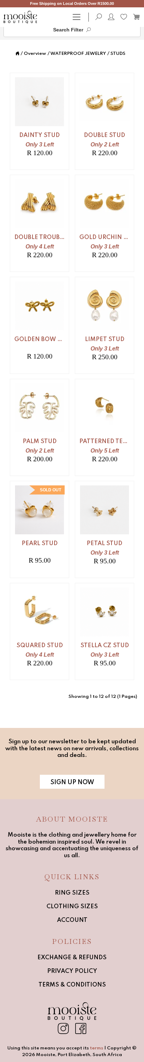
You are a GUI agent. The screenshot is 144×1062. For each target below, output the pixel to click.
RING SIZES (72, 893)
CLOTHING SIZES (72, 907)
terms (96, 1048)
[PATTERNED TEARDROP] (104, 427)
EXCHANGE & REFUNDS (72, 958)
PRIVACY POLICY (72, 971)
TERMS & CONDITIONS (72, 985)
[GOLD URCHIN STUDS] (104, 223)
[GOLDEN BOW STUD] (39, 325)
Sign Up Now (72, 782)
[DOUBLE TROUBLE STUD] (39, 223)
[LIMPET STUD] (104, 325)
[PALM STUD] (39, 427)
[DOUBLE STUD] (104, 121)
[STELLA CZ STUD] (104, 631)
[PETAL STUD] (104, 529)
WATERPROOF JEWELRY (78, 53)
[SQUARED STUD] (39, 631)
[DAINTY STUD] (39, 121)
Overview (35, 53)
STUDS (117, 53)
